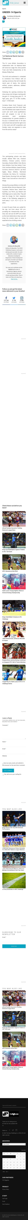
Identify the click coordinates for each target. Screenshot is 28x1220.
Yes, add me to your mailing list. (12, 774)
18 (4, 1165)
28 (14, 1167)
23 (20, 1165)
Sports (4, 8)
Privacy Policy (5, 1189)
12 (7, 1162)
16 (20, 1162)
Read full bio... (14, 279)
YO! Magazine (5, 1180)
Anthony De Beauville (14, 246)
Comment (5, 725)
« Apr (3, 1171)
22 (17, 1165)
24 (24, 1165)
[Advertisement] (14, 142)
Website (4, 756)
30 (20, 1167)
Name (4, 741)
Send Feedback (6, 1204)
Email (4, 748)
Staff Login (4, 1198)
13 (10, 1162)
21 (14, 1165)
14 (14, 1162)
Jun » (7, 1171)
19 (7, 1165)
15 (17, 1162)
